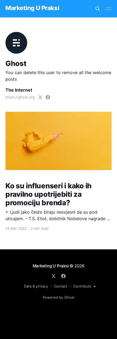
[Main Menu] (108, 9)
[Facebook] (63, 276)
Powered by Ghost (59, 297)
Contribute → (84, 286)
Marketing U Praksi (32, 8)
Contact (60, 286)
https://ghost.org (20, 97)
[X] (53, 276)
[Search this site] (97, 8)
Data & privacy (36, 286)
